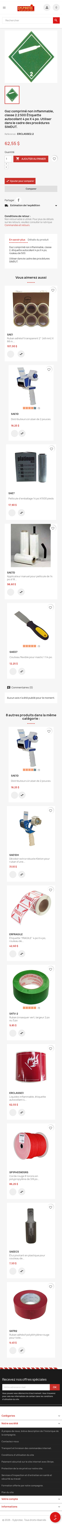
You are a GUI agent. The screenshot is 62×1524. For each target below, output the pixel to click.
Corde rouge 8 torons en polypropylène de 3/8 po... (24, 1177)
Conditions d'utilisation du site (18, 1455)
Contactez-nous (10, 1441)
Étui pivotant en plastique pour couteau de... (27, 1257)
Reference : (11, 134)
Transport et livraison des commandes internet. (27, 1448)
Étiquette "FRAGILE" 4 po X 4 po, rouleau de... (27, 939)
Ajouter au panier (31, 158)
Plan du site (8, 1492)
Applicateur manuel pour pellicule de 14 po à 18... (30, 578)
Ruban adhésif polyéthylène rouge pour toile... (29, 1336)
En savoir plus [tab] (17, 239)
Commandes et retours (17, 225)
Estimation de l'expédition (31, 205)
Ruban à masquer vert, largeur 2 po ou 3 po (29, 1019)
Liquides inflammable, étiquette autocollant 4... (27, 1098)
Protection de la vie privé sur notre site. (22, 1468)
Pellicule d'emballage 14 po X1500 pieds (31, 498)
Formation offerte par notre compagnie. (22, 1485)
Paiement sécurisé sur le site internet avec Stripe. (28, 1461)
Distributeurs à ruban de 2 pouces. (31, 419)
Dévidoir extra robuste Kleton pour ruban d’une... (29, 860)
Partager (18, 200)
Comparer (31, 188)
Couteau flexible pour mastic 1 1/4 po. (31, 657)
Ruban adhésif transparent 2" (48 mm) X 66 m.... (30, 340)
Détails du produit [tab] (38, 239)
